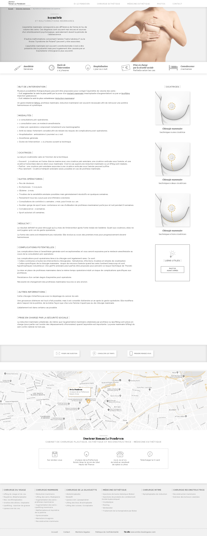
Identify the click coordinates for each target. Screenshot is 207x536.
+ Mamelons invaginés (44, 518)
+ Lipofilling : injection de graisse (16, 505)
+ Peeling (105, 505)
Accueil (10, 9)
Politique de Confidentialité (107, 532)
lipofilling (125, 93)
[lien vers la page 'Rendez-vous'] (140, 353)
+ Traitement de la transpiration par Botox (119, 511)
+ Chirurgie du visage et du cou (112, 14)
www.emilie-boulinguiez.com (143, 532)
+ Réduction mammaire (45, 494)
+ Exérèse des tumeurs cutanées (186, 497)
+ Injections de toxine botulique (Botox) (118, 494)
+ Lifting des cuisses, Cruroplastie (79, 505)
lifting (37, 103)
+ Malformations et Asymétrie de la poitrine (47, 511)
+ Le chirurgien (82, 14)
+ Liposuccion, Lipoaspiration (77, 500)
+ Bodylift (69, 497)
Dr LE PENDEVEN (82, 4)
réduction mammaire (64, 98)
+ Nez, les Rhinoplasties (12, 500)
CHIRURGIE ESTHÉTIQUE (108, 4)
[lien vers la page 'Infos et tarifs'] (103, 353)
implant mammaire (75, 93)
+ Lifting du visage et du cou (14, 494)
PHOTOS (161, 4)
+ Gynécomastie (41, 515)
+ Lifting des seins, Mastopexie (47, 497)
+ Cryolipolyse (107, 502)
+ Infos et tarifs (181, 14)
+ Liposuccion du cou (11, 508)
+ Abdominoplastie (72, 494)
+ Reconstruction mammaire (47, 521)
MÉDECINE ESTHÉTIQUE (138, 4)
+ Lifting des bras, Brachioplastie (78, 503)
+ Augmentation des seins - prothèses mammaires (46, 501)
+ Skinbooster (107, 508)
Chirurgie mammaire (23, 9)
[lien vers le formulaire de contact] (67, 353)
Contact (66, 532)
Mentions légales (82, 532)
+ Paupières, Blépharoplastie (14, 497)
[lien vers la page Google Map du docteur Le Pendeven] (103, 400)
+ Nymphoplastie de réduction (154, 494)
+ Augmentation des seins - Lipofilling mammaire (46, 506)
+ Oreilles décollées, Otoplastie (16, 503)
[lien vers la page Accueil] (19, 3)
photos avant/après (172, 269)
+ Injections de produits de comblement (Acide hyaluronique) (118, 498)
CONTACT (177, 4)
